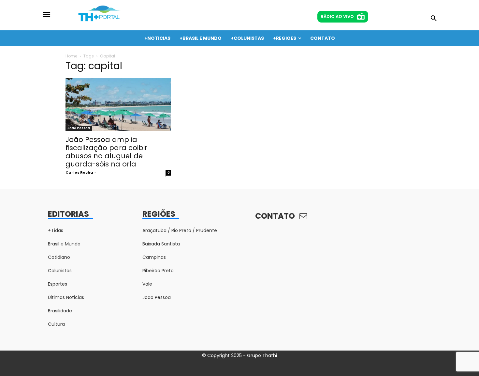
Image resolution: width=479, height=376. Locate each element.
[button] (434, 18)
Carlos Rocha (79, 172)
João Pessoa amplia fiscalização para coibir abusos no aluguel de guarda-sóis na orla (106, 152)
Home (71, 56)
